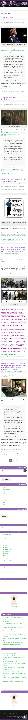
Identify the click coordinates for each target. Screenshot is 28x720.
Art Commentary (17, 183)
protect (13, 240)
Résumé (8, 715)
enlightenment (12, 239)
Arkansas (11, 356)
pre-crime (19, 453)
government (8, 90)
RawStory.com (5, 547)
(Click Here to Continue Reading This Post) (10, 354)
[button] (25, 717)
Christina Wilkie (8, 56)
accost (5, 451)
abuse (5, 169)
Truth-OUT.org (5, 541)
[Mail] (18, 717)
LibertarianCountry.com (7, 583)
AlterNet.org (5, 553)
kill (8, 240)
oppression (23, 90)
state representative (19, 357)
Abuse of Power (7, 356)
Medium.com (5, 543)
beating (10, 169)
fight (17, 170)
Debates (16, 253)
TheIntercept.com (6, 557)
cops (14, 356)
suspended (18, 172)
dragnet (21, 88)
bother (13, 169)
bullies (15, 169)
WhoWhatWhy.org (6, 555)
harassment (16, 90)
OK (25, 470)
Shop (15, 715)
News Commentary (18, 19)
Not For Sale (5, 567)
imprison (3, 240)
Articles (4, 487)
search (7, 91)
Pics (11, 713)
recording (14, 357)
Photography (3, 715)
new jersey (23, 451)
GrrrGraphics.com (6, 586)
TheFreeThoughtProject (7, 534)
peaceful (12, 453)
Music (4, 502)
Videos (17, 713)
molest (19, 90)
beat (7, 169)
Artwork (4, 500)
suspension (23, 172)
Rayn (3, 19)
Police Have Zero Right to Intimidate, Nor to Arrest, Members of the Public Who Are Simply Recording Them (13, 249)
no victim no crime (4, 453)
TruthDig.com (5, 538)
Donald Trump (16, 88)
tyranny (22, 91)
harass (12, 90)
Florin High (20, 170)
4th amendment (7, 88)
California (22, 169)
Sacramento (14, 172)
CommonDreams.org (7, 551)
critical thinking (7, 239)
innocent (19, 451)
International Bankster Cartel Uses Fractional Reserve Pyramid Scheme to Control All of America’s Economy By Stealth (14, 673)
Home (2, 713)
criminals (12, 88)
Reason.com (5, 545)
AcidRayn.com (7, 716)
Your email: (3, 512)
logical (10, 240)
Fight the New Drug (7, 569)
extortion (13, 451)
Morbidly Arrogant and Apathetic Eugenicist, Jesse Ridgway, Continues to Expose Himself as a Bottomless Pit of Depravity (14, 634)
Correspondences (6, 496)
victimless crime (4, 454)
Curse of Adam (6, 621)
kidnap (6, 240)
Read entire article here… (10, 80)
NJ (26, 451)
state (11, 91)
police (8, 357)
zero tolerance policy (5, 173)
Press (4, 504)
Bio (8, 713)
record (11, 357)
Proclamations (5, 493)
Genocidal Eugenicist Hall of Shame (10, 661)
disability (10, 170)
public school (9, 172)
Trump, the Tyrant (7, 17)
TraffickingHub (6, 572)
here (9, 187)
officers (5, 357)
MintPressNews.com (7, 549)
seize (9, 91)
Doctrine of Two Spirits (7, 669)
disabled (13, 170)
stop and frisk (18, 91)
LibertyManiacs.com (7, 581)
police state (3, 91)
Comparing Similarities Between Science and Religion (13, 667)
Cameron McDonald (4, 170)
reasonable (20, 240)
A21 (3, 574)
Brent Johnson (8, 408)
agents (8, 451)
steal (5, 242)
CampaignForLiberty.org (8, 560)
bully (18, 169)
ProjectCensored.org (7, 536)
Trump (16, 72)
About (5, 713)
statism (14, 91)
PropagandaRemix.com (7, 588)
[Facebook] (20, 717)
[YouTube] (22, 717)
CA (19, 169)
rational (16, 240)
